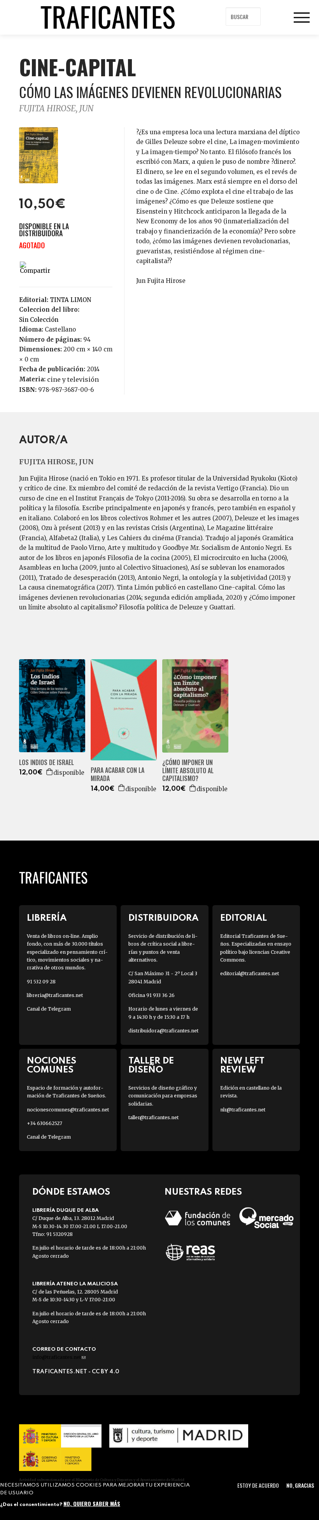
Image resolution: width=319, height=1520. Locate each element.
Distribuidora (163, 918)
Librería (47, 918)
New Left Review (242, 1065)
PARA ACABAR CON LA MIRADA (117, 774)
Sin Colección (38, 319)
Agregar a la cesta (49, 771)
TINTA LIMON (70, 300)
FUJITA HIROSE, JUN (56, 108)
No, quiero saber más (91, 1503)
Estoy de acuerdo (258, 1485)
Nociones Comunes (51, 1065)
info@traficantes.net (59, 1357)
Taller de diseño (151, 1065)
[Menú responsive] (301, 17)
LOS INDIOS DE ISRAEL (46, 762)
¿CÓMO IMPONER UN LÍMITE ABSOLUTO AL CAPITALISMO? (188, 770)
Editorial (243, 918)
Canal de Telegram (49, 1009)
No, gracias (300, 1485)
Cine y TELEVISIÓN (73, 379)
